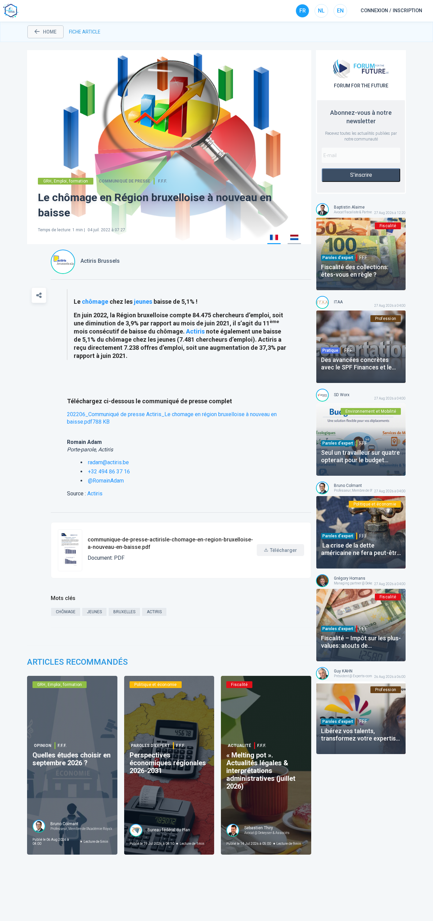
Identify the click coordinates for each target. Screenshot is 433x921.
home (49, 32)
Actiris (195, 331)
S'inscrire (361, 175)
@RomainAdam (106, 480)
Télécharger (283, 550)
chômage (95, 301)
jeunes (143, 301)
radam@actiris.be (108, 462)
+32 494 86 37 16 (109, 471)
